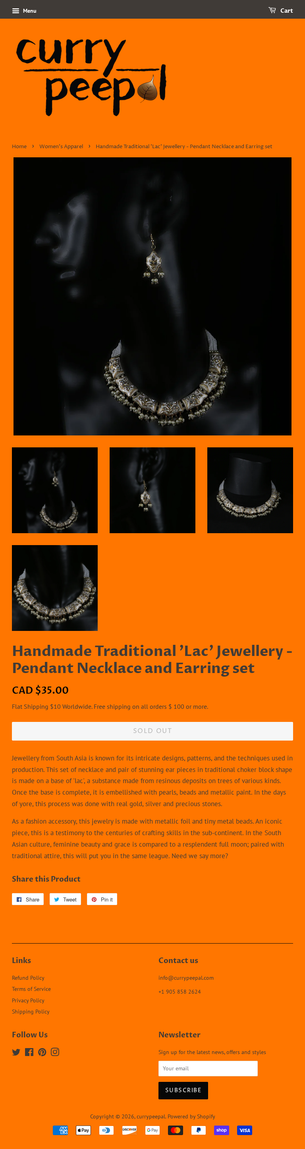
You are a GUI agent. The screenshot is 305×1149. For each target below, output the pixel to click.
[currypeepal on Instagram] (54, 1053)
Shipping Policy (31, 1011)
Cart (286, 11)
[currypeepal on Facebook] (29, 1053)
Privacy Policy (28, 1000)
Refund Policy (28, 977)
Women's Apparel (61, 146)
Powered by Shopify (191, 1116)
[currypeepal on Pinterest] (42, 1053)
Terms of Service (31, 988)
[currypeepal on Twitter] (16, 1053)
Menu (29, 10)
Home (19, 146)
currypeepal (151, 1116)
